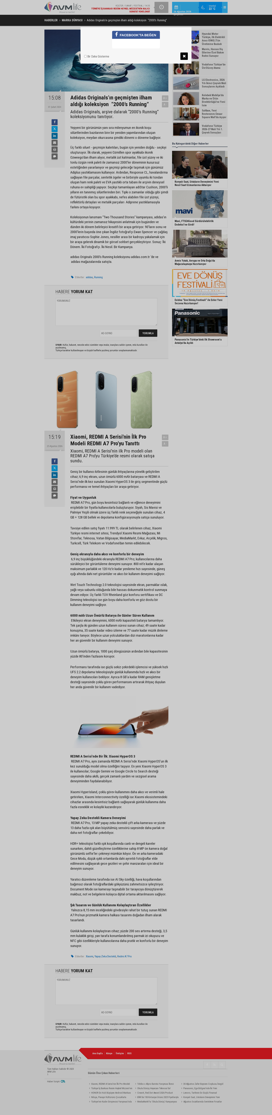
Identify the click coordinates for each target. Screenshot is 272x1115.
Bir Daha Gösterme (98, 56)
